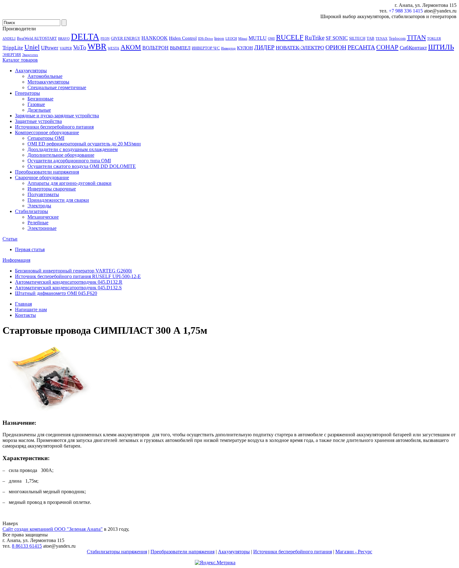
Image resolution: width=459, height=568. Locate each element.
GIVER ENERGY (125, 38)
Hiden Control (183, 38)
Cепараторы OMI (45, 138)
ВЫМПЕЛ (180, 47)
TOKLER (434, 38)
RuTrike (314, 37)
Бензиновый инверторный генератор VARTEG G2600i (73, 270)
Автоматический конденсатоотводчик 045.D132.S (68, 287)
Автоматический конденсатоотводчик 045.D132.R (68, 282)
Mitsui (242, 38)
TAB (370, 38)
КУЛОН (245, 47)
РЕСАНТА (361, 47)
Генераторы (27, 93)
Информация (16, 260)
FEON (105, 38)
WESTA (113, 48)
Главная (23, 304)
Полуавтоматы (43, 194)
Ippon (219, 38)
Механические (43, 217)
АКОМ (131, 47)
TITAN (416, 37)
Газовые (36, 104)
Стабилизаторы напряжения (117, 551)
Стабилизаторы (31, 211)
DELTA (85, 37)
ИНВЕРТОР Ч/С (206, 48)
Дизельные (39, 110)
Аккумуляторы (31, 70)
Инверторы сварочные (51, 188)
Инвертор (228, 48)
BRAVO (64, 38)
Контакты (25, 315)
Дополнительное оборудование (60, 155)
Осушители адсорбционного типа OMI (69, 160)
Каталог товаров (20, 60)
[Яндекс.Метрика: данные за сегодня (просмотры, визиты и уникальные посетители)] (215, 562)
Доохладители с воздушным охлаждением (72, 149)
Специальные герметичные (56, 87)
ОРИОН (335, 47)
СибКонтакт (413, 47)
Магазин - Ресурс (353, 551)
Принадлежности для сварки (58, 200)
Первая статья (30, 249)
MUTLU (258, 38)
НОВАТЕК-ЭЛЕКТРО (300, 47)
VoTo (79, 47)
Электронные (42, 228)
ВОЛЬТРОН (155, 48)
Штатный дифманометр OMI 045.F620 (56, 293)
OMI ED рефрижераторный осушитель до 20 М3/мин (84, 143)
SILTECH (357, 38)
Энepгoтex (30, 55)
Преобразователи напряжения (47, 172)
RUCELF (290, 37)
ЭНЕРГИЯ (11, 54)
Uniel (32, 47)
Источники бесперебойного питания (54, 126)
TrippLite (12, 47)
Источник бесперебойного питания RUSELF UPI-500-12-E (78, 276)
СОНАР (387, 47)
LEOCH (231, 38)
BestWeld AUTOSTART (37, 38)
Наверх (10, 523)
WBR (96, 46)
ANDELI (9, 38)
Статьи (9, 238)
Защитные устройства (38, 121)
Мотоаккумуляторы (48, 81)
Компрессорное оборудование (47, 132)
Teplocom (397, 38)
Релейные (37, 222)
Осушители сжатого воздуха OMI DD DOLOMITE (81, 166)
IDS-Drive (205, 38)
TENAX (381, 38)
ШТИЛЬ (441, 47)
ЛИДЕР (264, 47)
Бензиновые (40, 98)
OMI (271, 38)
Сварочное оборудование (42, 177)
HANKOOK (154, 38)
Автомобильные (44, 76)
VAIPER (66, 48)
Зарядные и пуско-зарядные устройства (57, 115)
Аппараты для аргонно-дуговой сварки (69, 183)
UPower (49, 47)
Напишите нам (31, 309)
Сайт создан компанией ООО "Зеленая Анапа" (52, 529)
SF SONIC (337, 38)
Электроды (39, 205)
